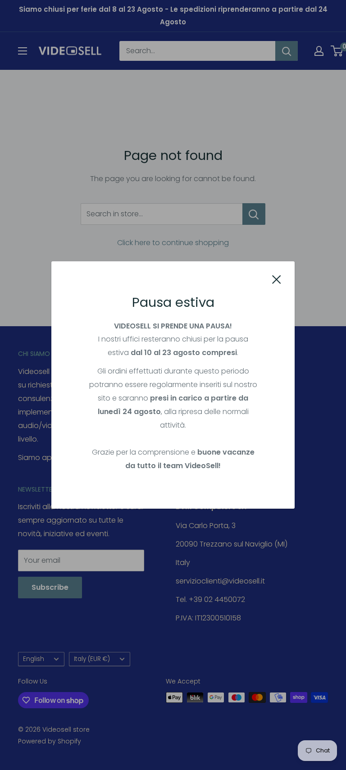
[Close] (276, 279)
